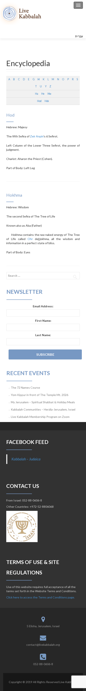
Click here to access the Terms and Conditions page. (40, 597)
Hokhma (14, 194)
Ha (36, 93)
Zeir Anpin (36, 136)
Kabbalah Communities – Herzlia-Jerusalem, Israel (43, 409)
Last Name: (43, 335)
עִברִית (79, 36)
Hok (47, 101)
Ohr (30, 239)
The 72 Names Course (25, 387)
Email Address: (43, 306)
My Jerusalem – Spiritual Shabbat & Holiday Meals (43, 402)
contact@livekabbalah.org (43, 644)
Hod (39, 101)
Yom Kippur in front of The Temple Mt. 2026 (39, 395)
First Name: (43, 320)
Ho (49, 93)
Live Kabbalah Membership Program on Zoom (40, 416)
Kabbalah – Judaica (25, 459)
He (42, 93)
